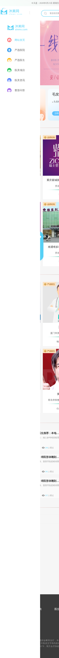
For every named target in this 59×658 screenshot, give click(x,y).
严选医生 (20, 60)
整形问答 (20, 90)
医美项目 (20, 70)
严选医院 (20, 50)
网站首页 (20, 40)
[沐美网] (15, 13)
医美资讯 (20, 80)
